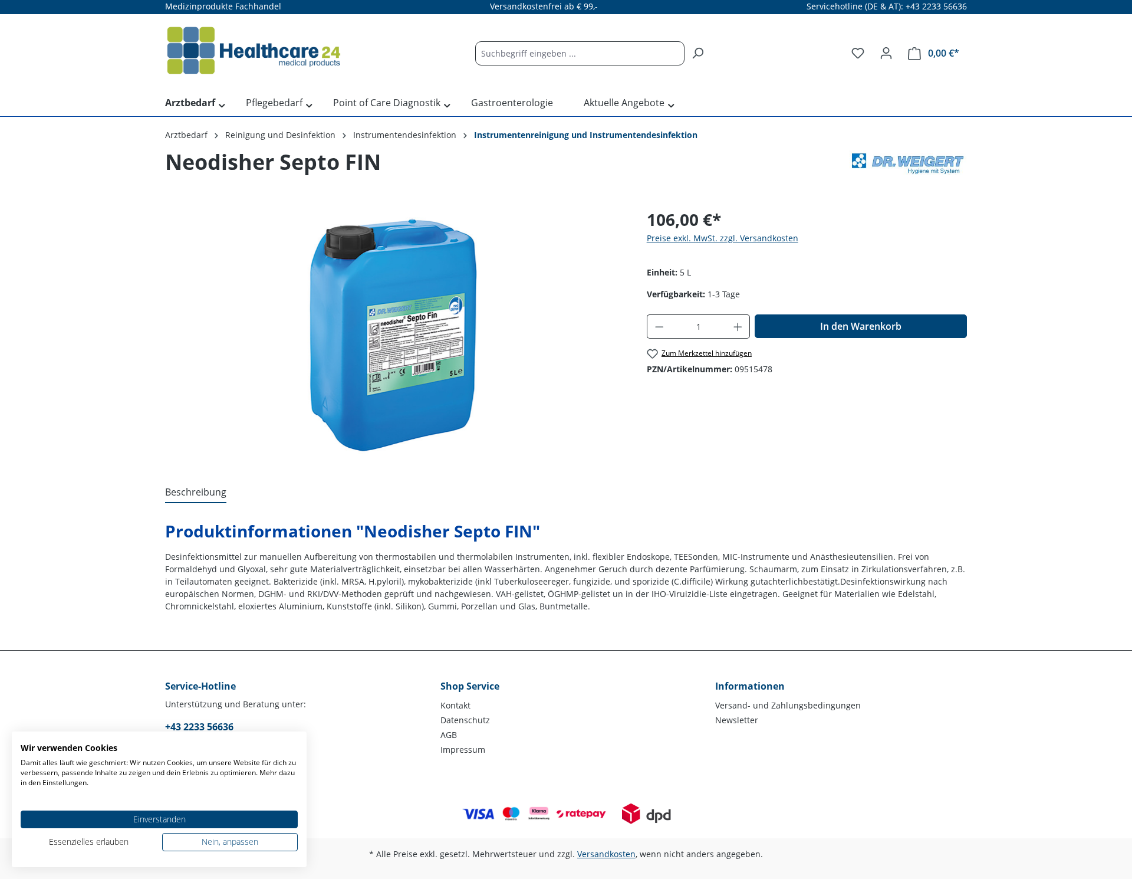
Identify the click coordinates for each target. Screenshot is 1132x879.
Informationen (750, 686)
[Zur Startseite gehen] (253, 51)
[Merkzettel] (858, 53)
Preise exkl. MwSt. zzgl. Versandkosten (722, 238)
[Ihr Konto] (886, 53)
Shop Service (469, 686)
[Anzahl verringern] (659, 326)
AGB (448, 734)
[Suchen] (697, 53)
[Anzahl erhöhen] (738, 326)
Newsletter (736, 720)
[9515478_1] (394, 334)
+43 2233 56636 (199, 726)
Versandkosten (606, 854)
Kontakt (455, 705)
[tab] (195, 492)
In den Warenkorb (860, 326)
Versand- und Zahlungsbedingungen (788, 705)
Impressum (462, 749)
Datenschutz (465, 720)
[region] (394, 334)
